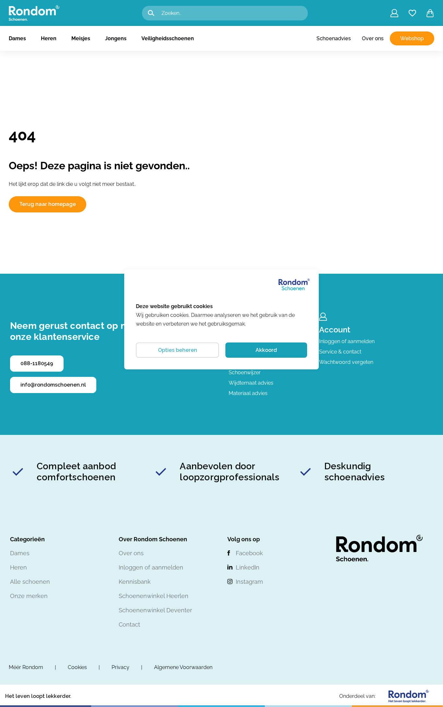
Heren (48, 38)
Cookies (77, 667)
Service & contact (340, 352)
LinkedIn (247, 567)
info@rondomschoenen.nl (53, 385)
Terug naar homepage (47, 204)
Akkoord (266, 350)
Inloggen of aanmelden (347, 341)
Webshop (412, 38)
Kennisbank (135, 581)
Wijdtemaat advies (251, 383)
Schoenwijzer (245, 372)
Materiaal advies (248, 393)
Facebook (249, 553)
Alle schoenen (30, 581)
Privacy (120, 667)
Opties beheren (177, 350)
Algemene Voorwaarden (183, 667)
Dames (17, 38)
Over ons (373, 38)
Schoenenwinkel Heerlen (153, 596)
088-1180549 (36, 363)
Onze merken (29, 596)
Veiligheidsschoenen (167, 38)
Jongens (115, 38)
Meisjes (80, 38)
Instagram (249, 581)
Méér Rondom (26, 667)
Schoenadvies (334, 38)
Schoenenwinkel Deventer (155, 610)
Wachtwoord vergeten (346, 362)
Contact (129, 624)
